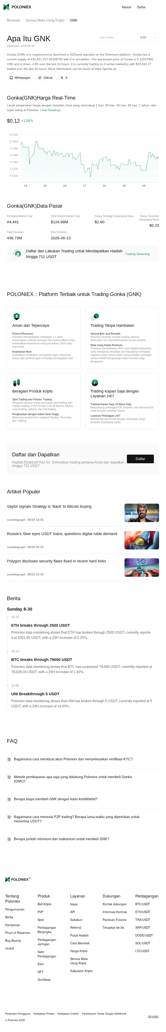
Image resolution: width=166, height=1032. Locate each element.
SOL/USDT (142, 943)
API (72, 912)
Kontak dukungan (115, 904)
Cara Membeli (79, 943)
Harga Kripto (79, 951)
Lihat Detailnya (50, 110)
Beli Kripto (44, 904)
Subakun (76, 919)
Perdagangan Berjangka (47, 929)
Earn (41, 964)
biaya (74, 904)
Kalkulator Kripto (81, 971)
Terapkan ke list (113, 927)
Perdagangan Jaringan (47, 941)
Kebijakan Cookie (68, 1013)
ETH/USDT (142, 912)
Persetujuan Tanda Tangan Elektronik (104, 1013)
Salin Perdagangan (47, 954)
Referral (75, 927)
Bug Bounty (13, 940)
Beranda (13, 20)
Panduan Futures (114, 919)
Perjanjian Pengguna (17, 1013)
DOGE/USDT (144, 935)
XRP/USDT (142, 927)
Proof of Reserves (17, 932)
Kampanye (12, 925)
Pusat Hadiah (79, 935)
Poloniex (17, 7)
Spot (41, 919)
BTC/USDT (142, 904)
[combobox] (115, 37)
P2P (40, 912)
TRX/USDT (142, 919)
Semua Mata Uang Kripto (45, 20)
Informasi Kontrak (115, 912)
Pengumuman (14, 909)
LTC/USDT (142, 951)
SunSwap (44, 979)
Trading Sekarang (137, 253)
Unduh (9, 948)
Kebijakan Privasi (44, 1013)
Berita (9, 917)
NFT (41, 972)
